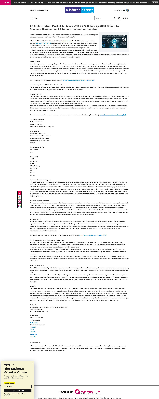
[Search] (115, 18)
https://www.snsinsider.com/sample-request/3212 (78, 80)
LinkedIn (33, 332)
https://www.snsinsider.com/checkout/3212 (93, 235)
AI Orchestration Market (43, 43)
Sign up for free (18, 390)
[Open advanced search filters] (119, 18)
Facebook (33, 327)
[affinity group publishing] (19, 202)
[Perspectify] (19, 197)
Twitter (32, 329)
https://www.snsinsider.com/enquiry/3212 (113, 115)
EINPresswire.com (66, 41)
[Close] (32, 363)
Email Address (9, 383)
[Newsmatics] (19, 206)
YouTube (32, 336)
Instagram (33, 334)
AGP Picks (5, 2)
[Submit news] (19, 193)
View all (155, 2)
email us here (34, 322)
